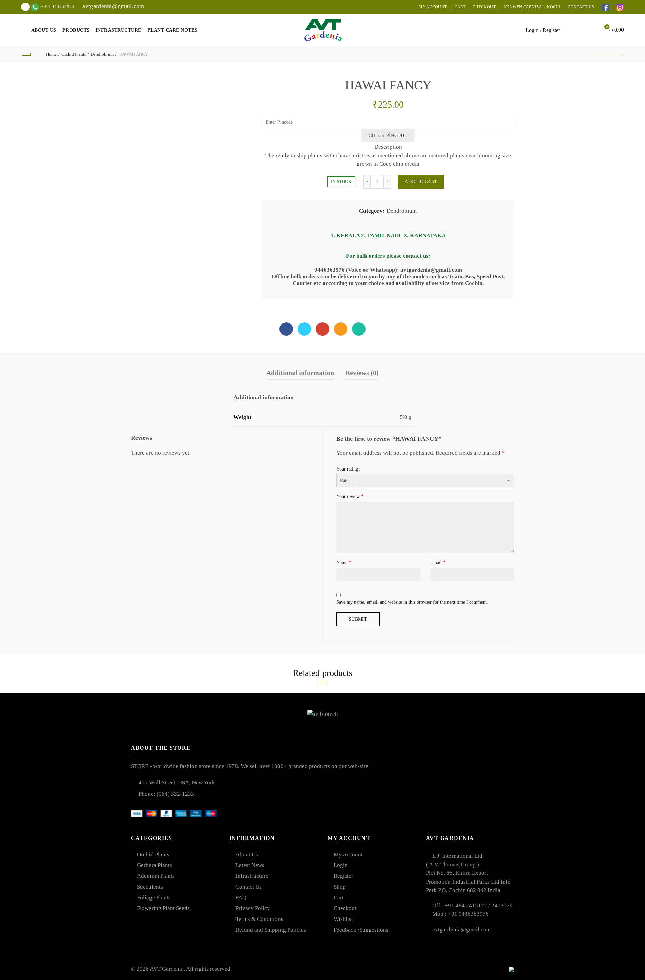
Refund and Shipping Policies (270, 930)
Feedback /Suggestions (361, 930)
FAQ (240, 897)
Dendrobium (102, 54)
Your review (350, 496)
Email (438, 562)
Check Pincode (388, 135)
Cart (460, 7)
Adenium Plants (156, 876)
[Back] (26, 54)
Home (51, 54)
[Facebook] (286, 329)
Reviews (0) (362, 372)
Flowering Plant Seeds (163, 908)
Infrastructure (118, 30)
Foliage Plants (154, 897)
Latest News (249, 865)
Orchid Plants (73, 54)
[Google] (322, 329)
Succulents (150, 887)
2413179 (502, 905)
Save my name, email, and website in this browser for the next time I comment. (412, 602)
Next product (618, 54)
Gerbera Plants (154, 865)
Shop (340, 887)
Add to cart (421, 181)
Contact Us (581, 7)
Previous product (602, 54)
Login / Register (543, 30)
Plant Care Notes (172, 30)
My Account (348, 854)
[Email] (340, 329)
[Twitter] (304, 329)
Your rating (347, 469)
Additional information (300, 372)
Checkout (484, 7)
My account (433, 7)
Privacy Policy (252, 908)
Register (343, 876)
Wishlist (343, 919)
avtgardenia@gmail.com (112, 6)
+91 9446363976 (468, 914)
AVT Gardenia (167, 969)
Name (343, 562)
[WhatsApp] (359, 329)
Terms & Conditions (259, 919)
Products (76, 30)
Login (341, 865)
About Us (43, 30)
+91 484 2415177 (466, 905)
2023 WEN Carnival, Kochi (531, 7)
